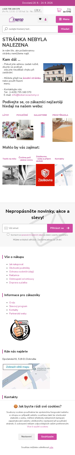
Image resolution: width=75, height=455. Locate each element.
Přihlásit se (57, 228)
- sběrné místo (26, 160)
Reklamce (14, 275)
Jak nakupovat (16, 264)
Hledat (65, 29)
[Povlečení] (25, 129)
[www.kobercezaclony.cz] (57, 72)
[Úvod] (17, 19)
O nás (12, 302)
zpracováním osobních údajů (32, 235)
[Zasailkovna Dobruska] (45, 174)
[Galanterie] (43, 129)
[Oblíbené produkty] (40, 19)
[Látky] (9, 129)
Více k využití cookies (37, 426)
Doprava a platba (18, 282)
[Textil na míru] (10, 174)
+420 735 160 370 (11, 9)
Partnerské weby (18, 313)
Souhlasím (47, 436)
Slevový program (18, 306)
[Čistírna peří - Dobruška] (27, 174)
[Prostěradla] (62, 129)
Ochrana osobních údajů (21, 271)
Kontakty (59, 158)
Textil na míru (9, 158)
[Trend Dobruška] (64, 174)
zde (51, 447)
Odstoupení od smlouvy (21, 279)
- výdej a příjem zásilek (43, 159)
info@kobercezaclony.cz (25, 95)
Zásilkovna (41, 156)
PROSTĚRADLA (60, 115)
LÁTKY (5, 115)
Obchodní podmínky (19, 268)
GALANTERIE (40, 115)
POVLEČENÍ (22, 115)
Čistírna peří (25, 157)
